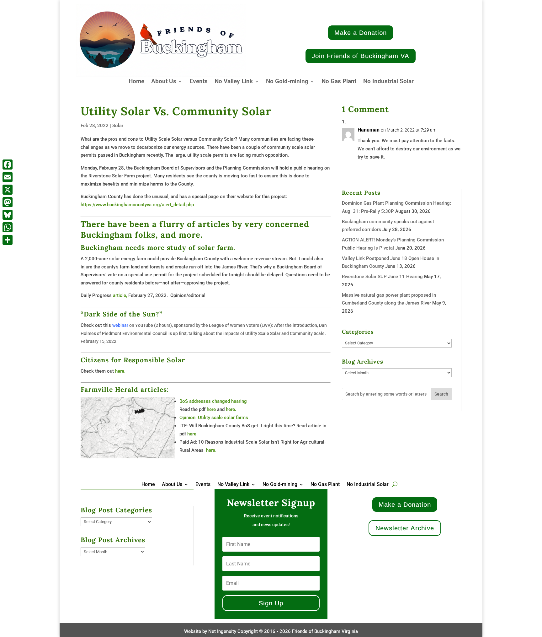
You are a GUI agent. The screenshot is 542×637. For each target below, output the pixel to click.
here (211, 409)
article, (120, 295)
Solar (117, 125)
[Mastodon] (7, 202)
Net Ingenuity (222, 631)
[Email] (7, 177)
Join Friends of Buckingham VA (360, 55)
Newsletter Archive (404, 528)
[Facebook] (7, 164)
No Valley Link (234, 82)
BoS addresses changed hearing (213, 401)
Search (441, 394)
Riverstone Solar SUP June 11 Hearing (382, 276)
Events (198, 82)
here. (120, 371)
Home (136, 82)
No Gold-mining (287, 82)
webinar (120, 325)
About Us (163, 82)
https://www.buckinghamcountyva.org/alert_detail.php (137, 205)
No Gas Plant (338, 82)
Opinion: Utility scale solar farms (213, 417)
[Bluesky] (7, 214)
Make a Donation (360, 32)
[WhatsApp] (7, 227)
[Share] (7, 240)
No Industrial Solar (388, 82)
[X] (7, 189)
